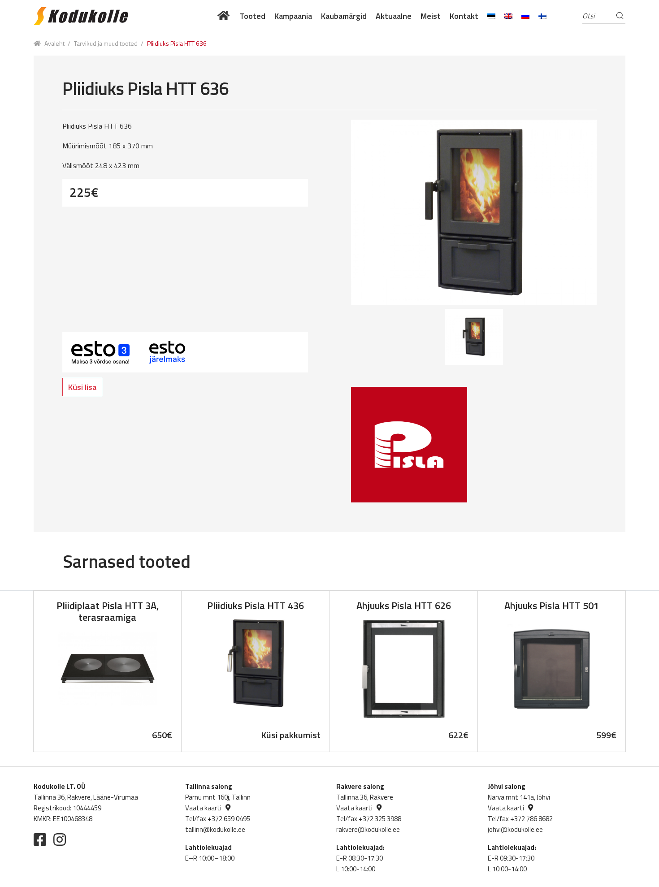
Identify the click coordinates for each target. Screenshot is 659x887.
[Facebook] (40, 839)
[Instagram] (59, 839)
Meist (431, 16)
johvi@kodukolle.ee (515, 829)
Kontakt (464, 16)
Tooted (252, 16)
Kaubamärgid (344, 16)
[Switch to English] (508, 16)
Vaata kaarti (203, 808)
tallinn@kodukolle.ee (215, 829)
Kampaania (293, 16)
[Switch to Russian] (525, 16)
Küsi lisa (82, 387)
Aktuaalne (394, 16)
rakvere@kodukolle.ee (368, 829)
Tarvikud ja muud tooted (106, 43)
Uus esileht (224, 16)
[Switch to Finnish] (542, 16)
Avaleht (54, 43)
